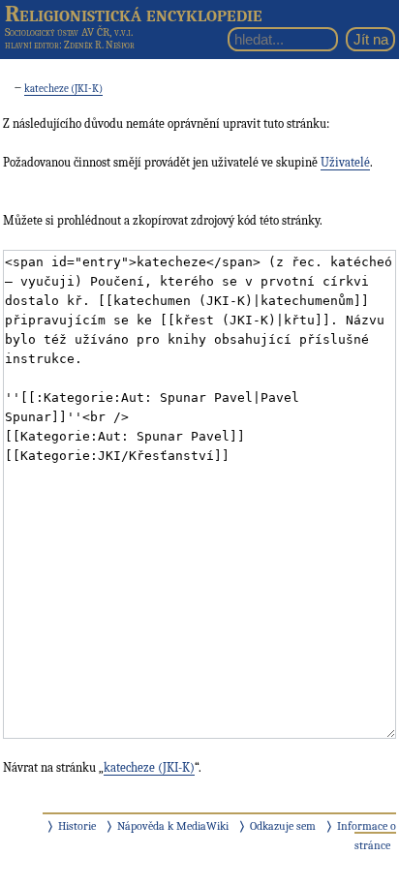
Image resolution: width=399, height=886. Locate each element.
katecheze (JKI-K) (63, 88)
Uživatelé (345, 162)
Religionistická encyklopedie (133, 13)
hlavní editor (32, 45)
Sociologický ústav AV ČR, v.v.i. (69, 32)
